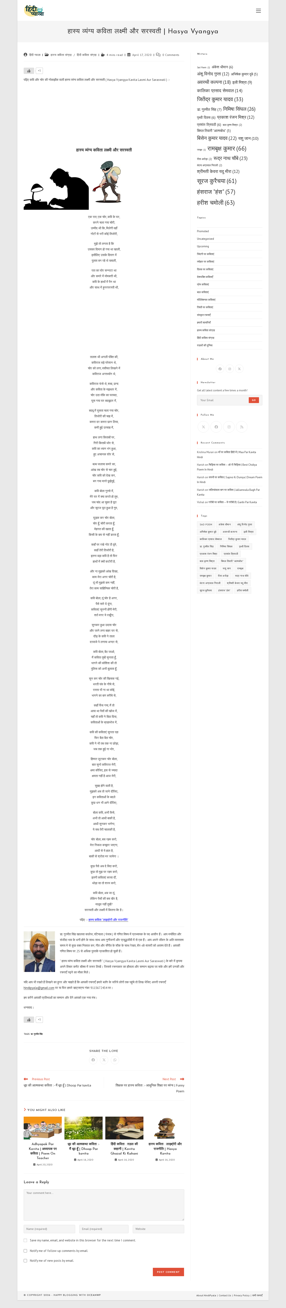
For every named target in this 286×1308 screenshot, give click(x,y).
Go (254, 400)
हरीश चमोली (216, 202)
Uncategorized (205, 239)
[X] (239, 369)
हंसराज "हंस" (216, 192)
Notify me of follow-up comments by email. (59, 1251)
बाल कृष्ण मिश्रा (232, 125)
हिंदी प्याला (35, 55)
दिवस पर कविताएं (205, 269)
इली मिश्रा (242, 82)
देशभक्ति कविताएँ (205, 277)
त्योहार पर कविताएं (205, 261)
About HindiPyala (206, 1295)
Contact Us (225, 1295)
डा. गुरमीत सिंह (37, 1033)
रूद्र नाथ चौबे (230, 158)
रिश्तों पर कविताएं (205, 307)
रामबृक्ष (201, 149)
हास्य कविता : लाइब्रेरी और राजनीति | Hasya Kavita (165, 1149)
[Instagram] (229, 369)
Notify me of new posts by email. (52, 1261)
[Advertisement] (104, 116)
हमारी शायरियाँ (204, 322)
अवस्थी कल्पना (214, 82)
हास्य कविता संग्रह (61, 55)
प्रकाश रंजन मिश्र (235, 117)
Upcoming (203, 246)
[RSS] (241, 427)
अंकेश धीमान (222, 66)
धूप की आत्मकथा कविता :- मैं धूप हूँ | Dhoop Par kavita (83, 1149)
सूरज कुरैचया (217, 181)
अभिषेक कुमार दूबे (244, 74)
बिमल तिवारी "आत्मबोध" (214, 130)
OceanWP (94, 1295)
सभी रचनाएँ (257, 1295)
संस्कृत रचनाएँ (204, 315)
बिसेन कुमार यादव (217, 138)
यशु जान (248, 138)
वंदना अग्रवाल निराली (209, 165)
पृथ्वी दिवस (206, 117)
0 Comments (170, 55)
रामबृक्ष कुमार (226, 148)
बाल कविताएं (203, 292)
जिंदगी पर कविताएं (205, 254)
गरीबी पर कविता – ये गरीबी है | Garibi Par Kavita (233, 502)
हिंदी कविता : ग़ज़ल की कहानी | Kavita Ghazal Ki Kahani (124, 1149)
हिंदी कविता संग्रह (87, 55)
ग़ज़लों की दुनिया (205, 345)
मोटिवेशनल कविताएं (206, 300)
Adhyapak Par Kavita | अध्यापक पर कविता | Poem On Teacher (43, 1151)
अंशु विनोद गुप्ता (213, 74)
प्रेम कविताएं (203, 284)
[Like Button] (29, 71)
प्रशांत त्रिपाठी (209, 124)
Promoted (203, 231)
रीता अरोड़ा (204, 159)
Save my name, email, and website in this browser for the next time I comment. (83, 1240)
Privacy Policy (242, 1295)
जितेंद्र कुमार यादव (220, 99)
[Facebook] (220, 369)
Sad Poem (203, 67)
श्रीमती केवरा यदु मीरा (218, 171)
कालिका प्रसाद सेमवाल (219, 90)
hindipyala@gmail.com (39, 988)
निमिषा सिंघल (239, 109)
